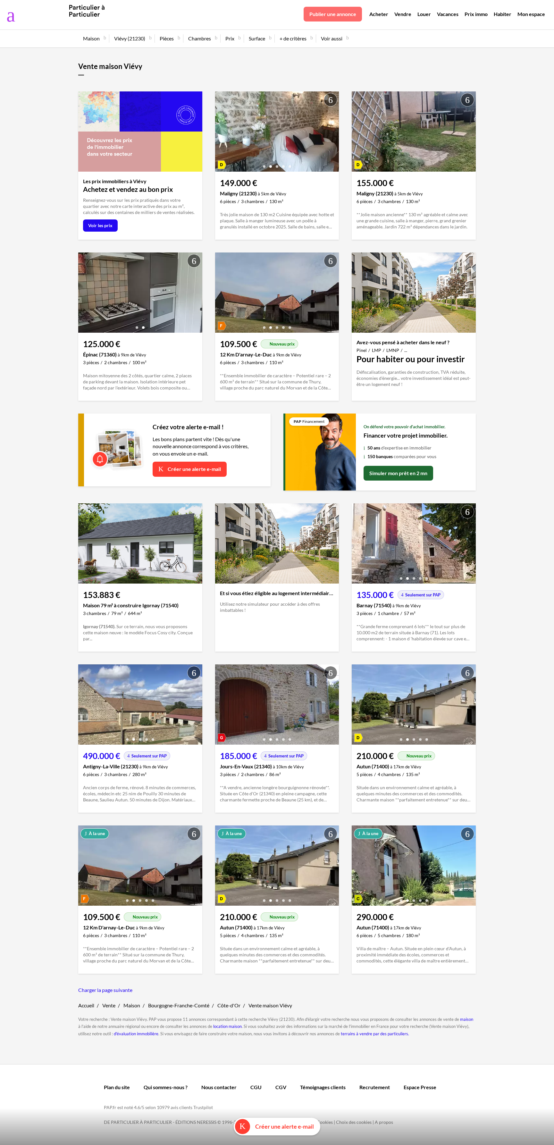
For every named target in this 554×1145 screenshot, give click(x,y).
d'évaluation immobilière (136, 1033)
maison (466, 1019)
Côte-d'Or (228, 1005)
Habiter (502, 14)
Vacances (447, 14)
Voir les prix (100, 225)
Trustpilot (203, 1107)
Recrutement (374, 1087)
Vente (108, 1005)
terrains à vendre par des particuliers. (375, 1033)
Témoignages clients (323, 1087)
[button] (264, 164)
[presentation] (221, 133)
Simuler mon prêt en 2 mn (398, 473)
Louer (424, 14)
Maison (131, 1005)
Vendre (402, 14)
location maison (227, 1026)
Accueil (86, 1005)
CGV (280, 1087)
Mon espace (531, 14)
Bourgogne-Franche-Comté (178, 1005)
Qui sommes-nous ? (166, 1087)
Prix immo (476, 14)
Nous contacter (219, 1087)
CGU (256, 1087)
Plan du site (117, 1087)
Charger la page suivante (105, 990)
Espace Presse (420, 1087)
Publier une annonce (332, 14)
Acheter (378, 14)
